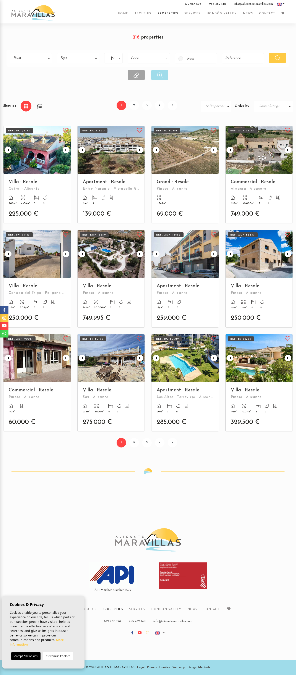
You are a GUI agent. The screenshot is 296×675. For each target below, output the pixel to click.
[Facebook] (132, 633)
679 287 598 (192, 4)
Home (123, 13)
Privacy (152, 667)
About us (143, 13)
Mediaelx (204, 667)
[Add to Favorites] (66, 130)
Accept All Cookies (25, 656)
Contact (267, 13)
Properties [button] (168, 13)
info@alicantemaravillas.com (253, 4)
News (248, 13)
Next (66, 150)
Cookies (164, 667)
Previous (7, 150)
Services (192, 13)
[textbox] (32, 58)
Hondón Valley (222, 13)
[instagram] (147, 633)
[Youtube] (139, 633)
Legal (141, 667)
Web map (178, 667)
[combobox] (31, 58)
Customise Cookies (58, 656)
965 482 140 (217, 4)
